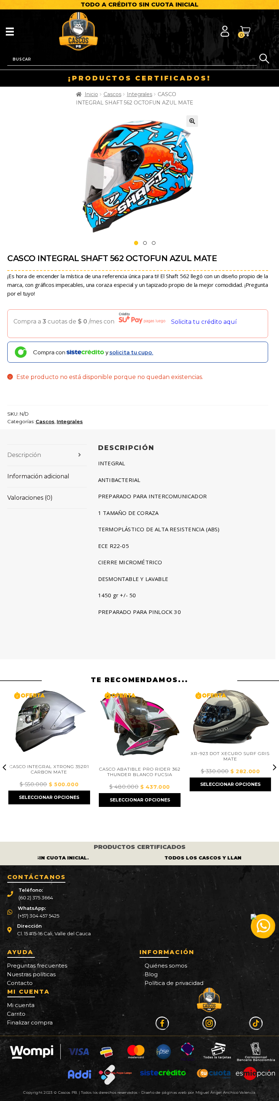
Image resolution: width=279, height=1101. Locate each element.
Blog (151, 974)
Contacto (20, 983)
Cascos (112, 94)
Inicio (91, 94)
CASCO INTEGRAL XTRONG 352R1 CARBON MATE (49, 769)
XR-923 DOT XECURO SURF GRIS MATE (230, 756)
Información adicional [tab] (38, 476)
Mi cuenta (21, 1005)
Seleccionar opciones (49, 797)
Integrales (139, 94)
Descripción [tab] (24, 454)
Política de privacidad (174, 983)
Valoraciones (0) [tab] (30, 497)
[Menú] (10, 31)
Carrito (16, 1013)
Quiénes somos (166, 965)
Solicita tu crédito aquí (204, 321)
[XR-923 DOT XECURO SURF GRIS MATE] (230, 717)
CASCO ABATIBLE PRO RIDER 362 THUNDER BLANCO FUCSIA (139, 772)
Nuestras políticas (31, 974)
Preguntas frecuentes (37, 965)
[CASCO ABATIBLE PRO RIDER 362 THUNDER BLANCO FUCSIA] (139, 725)
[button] (192, 121)
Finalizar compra (30, 1022)
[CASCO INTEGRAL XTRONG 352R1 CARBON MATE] (49, 724)
